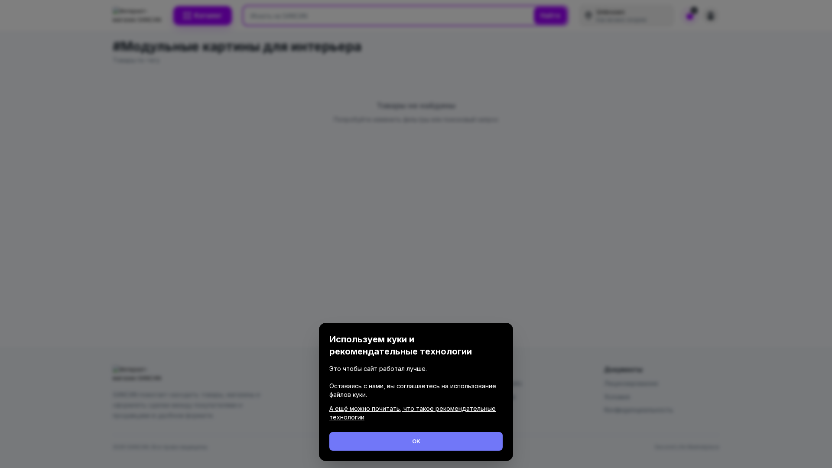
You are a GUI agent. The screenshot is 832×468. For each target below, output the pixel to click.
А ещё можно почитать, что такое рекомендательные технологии (412, 413)
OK (416, 441)
